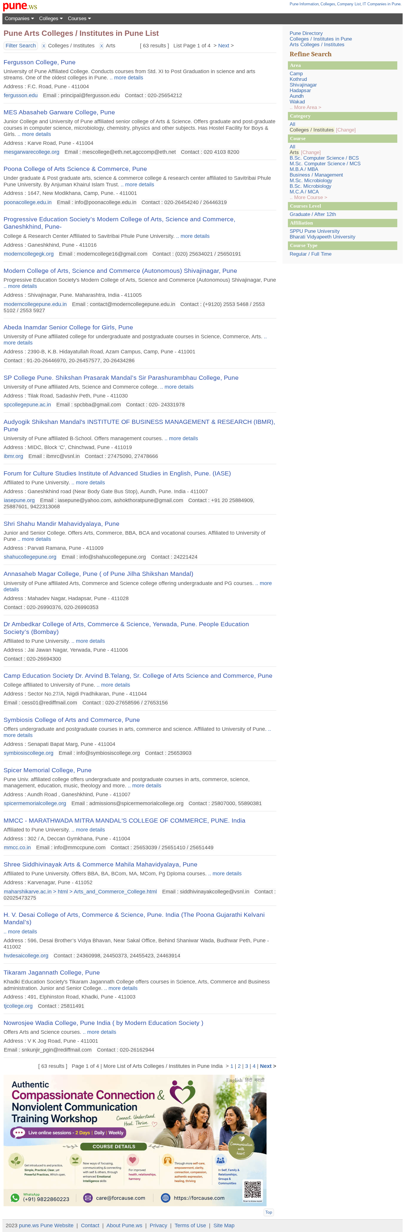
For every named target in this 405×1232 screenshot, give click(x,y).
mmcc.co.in (17, 847)
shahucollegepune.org (30, 557)
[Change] (346, 130)
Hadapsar (300, 90)
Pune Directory (306, 33)
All (292, 124)
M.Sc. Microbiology (311, 180)
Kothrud (298, 79)
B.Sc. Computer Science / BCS (324, 158)
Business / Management (316, 175)
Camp (296, 73)
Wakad (297, 102)
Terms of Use (190, 1225)
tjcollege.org (18, 1006)
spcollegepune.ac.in (27, 405)
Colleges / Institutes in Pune (321, 39)
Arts (294, 152)
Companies (18, 18)
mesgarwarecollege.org (31, 152)
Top (268, 1212)
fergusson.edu (21, 95)
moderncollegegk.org (29, 254)
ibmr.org (13, 456)
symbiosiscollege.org (28, 753)
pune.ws (29, 1225)
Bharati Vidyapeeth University (322, 237)
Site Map (224, 1225)
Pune (294, 4)
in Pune (394, 4)
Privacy (158, 1225)
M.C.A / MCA (304, 192)
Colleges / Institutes (312, 130)
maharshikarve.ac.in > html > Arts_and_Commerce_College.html (80, 891)
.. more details (125, 78)
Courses (78, 18)
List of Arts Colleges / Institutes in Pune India (170, 1066)
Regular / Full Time (310, 254)
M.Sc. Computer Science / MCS (325, 163)
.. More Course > (308, 197)
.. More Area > (305, 107)
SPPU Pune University (315, 231)
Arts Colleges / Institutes (317, 44)
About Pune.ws (124, 1225)
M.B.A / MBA (304, 169)
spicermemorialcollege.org (35, 803)
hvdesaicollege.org (26, 956)
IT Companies (375, 4)
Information (309, 4)
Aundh (297, 96)
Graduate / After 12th (313, 214)
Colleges (328, 4)
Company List (349, 4)
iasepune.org (19, 500)
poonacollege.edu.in (28, 202)
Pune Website (57, 1225)
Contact (90, 1225)
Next (223, 46)
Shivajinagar (303, 85)
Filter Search (21, 46)
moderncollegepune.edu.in (35, 304)
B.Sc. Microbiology (310, 186)
